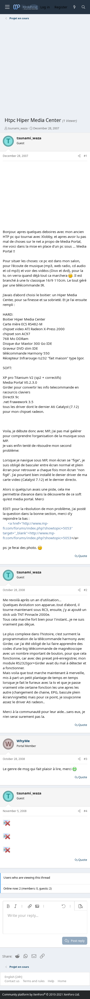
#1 (85, 156)
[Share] (79, 156)
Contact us (12, 981)
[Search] (83, 7)
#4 (85, 811)
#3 (85, 759)
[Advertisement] (45, 69)
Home (62, 981)
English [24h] (13, 977)
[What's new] (74, 7)
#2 (85, 590)
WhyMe (23, 740)
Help (51, 981)
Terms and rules (34, 981)
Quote (82, 556)
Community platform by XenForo (41, 994)
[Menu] (7, 7)
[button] (8, 906)
